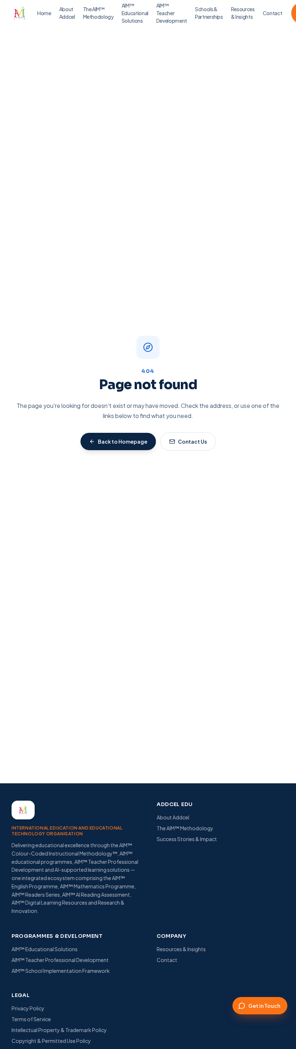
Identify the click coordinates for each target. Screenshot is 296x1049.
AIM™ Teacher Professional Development (60, 960)
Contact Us (192, 441)
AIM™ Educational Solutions (45, 949)
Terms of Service (31, 1019)
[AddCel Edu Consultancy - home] (23, 810)
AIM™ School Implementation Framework (61, 970)
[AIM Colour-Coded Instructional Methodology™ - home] (20, 13)
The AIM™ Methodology (185, 828)
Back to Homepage (122, 441)
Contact (167, 960)
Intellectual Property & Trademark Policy (59, 1030)
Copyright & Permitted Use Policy (51, 1040)
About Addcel (173, 817)
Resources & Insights (181, 949)
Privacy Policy (28, 1008)
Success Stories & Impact (187, 839)
